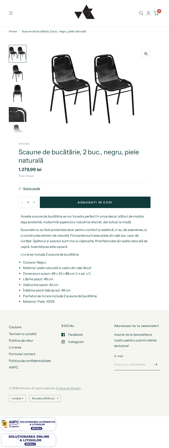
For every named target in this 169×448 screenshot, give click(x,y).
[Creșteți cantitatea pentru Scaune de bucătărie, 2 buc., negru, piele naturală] (34, 202)
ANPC (13, 367)
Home (13, 31)
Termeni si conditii (23, 334)
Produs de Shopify (68, 388)
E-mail (118, 356)
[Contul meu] (148, 13)
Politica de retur (21, 340)
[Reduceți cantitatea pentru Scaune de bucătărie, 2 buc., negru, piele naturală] (22, 202)
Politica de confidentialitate (30, 361)
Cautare (15, 327)
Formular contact (22, 354)
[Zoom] (145, 53)
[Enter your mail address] (155, 364)
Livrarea (15, 347)
